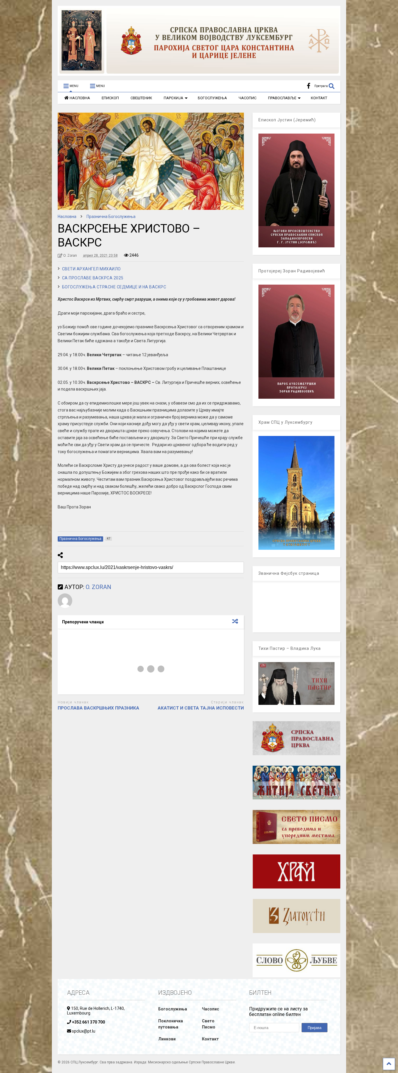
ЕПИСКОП (110, 98)
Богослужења (172, 1009)
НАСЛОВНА (80, 98)
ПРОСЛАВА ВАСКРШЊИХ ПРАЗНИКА (98, 708)
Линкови (167, 1039)
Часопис (210, 1009)
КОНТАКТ (319, 98)
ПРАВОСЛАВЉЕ (282, 98)
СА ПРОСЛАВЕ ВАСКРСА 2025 (93, 278)
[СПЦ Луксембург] (199, 73)
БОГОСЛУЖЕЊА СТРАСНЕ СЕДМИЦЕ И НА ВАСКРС (114, 287)
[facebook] (308, 86)
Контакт (210, 1039)
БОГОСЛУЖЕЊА (212, 98)
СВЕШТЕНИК (141, 98)
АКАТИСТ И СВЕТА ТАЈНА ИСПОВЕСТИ (201, 708)
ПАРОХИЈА (173, 98)
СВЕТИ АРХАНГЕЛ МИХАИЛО (91, 269)
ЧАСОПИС (247, 98)
